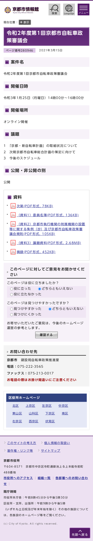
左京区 (47, 405)
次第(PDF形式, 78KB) (35, 206)
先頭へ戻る (80, 534)
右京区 (17, 421)
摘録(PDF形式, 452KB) (36, 252)
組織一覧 (44, 478)
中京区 (63, 405)
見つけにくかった (28, 314)
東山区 (17, 413)
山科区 (34, 413)
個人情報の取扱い (57, 443)
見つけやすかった (28, 308)
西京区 (34, 421)
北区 (15, 405)
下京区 (50, 413)
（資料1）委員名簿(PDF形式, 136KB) (48, 215)
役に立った (22, 288)
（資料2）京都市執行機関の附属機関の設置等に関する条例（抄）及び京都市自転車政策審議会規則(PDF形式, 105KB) (47, 228)
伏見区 (50, 421)
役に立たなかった (28, 294)
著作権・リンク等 (20, 450)
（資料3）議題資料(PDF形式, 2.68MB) (49, 243)
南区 (65, 413)
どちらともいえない (57, 288)
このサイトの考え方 (21, 443)
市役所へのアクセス (18, 478)
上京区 (30, 405)
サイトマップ (50, 450)
